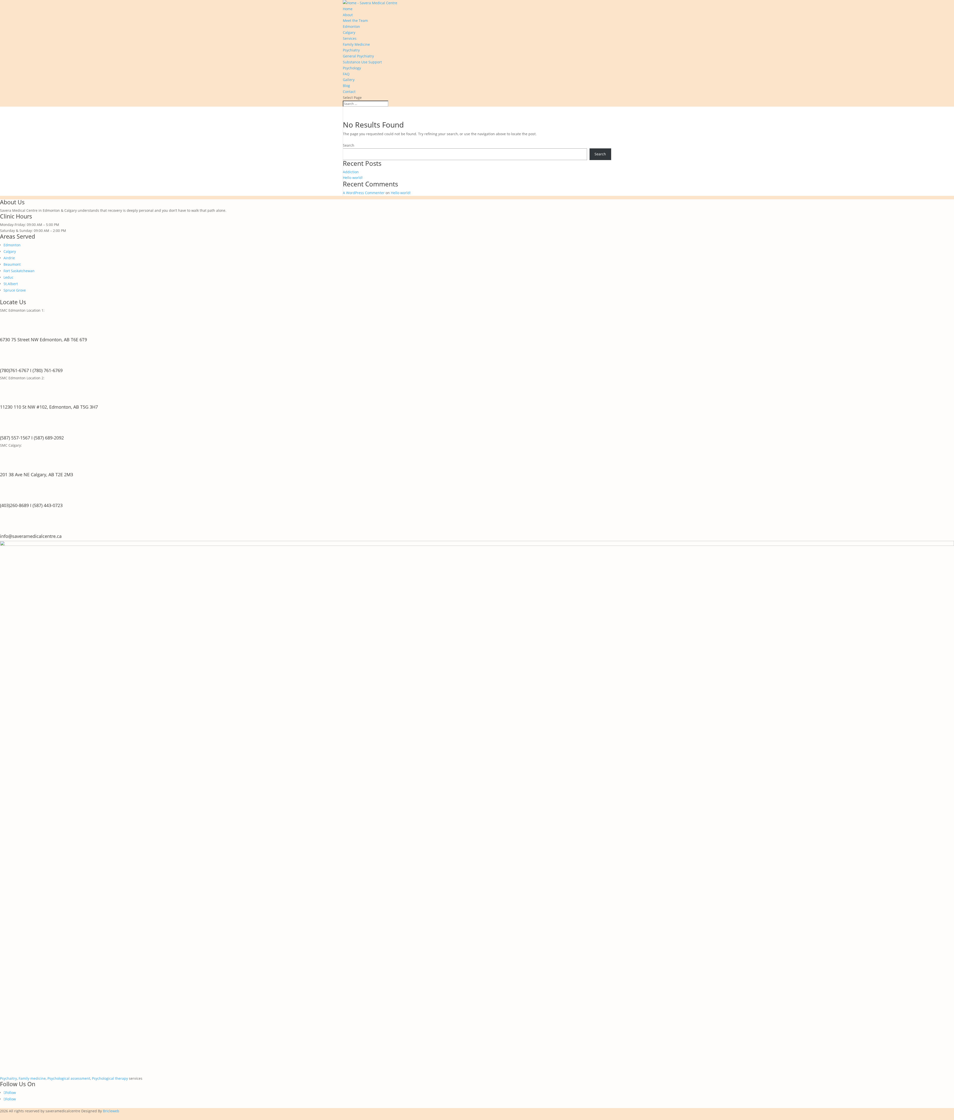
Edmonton (351, 26)
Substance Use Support (362, 62)
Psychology (352, 68)
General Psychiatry (358, 56)
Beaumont (12, 264)
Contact (349, 91)
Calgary (349, 32)
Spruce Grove (14, 290)
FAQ (346, 74)
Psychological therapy (110, 1078)
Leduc (8, 277)
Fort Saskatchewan (19, 270)
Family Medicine (356, 44)
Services (350, 38)
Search (348, 145)
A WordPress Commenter (364, 192)
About (348, 14)
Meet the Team (355, 20)
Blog (346, 85)
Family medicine (32, 1078)
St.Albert (10, 283)
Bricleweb (111, 1111)
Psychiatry (351, 50)
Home (348, 8)
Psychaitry (8, 1078)
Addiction (351, 172)
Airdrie (9, 258)
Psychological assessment (68, 1078)
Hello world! (353, 177)
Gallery (349, 79)
